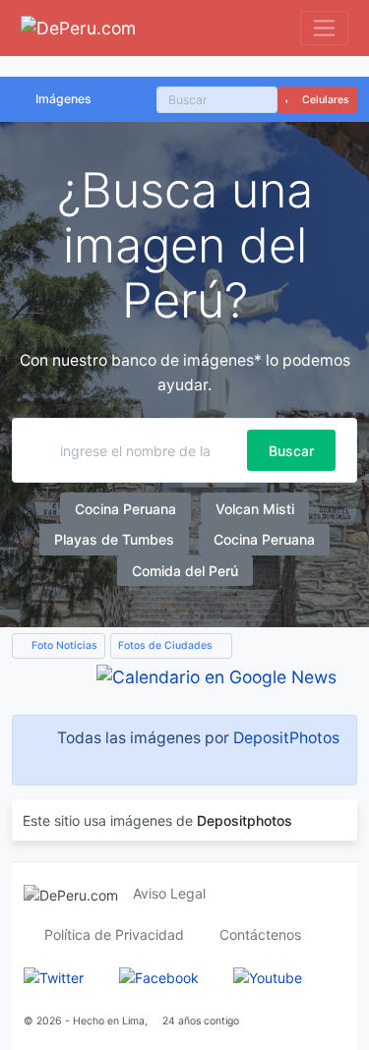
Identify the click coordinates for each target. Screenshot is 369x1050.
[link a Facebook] (159, 975)
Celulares (324, 99)
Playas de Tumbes (114, 539)
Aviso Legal (169, 893)
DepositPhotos (286, 738)
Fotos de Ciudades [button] (166, 645)
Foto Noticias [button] (63, 645)
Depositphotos (244, 820)
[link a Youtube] (267, 975)
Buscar (291, 450)
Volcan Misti (254, 508)
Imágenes (63, 98)
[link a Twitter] (54, 975)
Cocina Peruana (125, 508)
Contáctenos (260, 934)
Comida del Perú (185, 570)
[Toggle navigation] (324, 28)
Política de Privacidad (114, 934)
